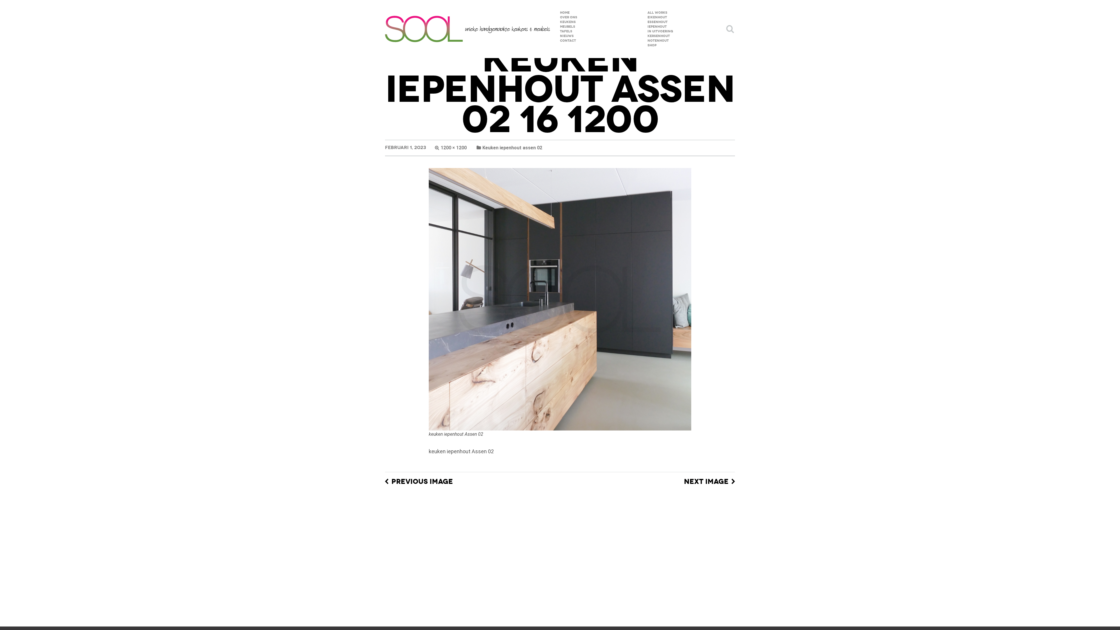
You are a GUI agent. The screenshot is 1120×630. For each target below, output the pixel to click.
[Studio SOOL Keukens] (467, 29)
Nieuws (567, 36)
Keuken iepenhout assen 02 (512, 147)
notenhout (658, 40)
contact (568, 40)
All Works (657, 12)
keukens (568, 22)
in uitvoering (660, 31)
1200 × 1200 (454, 147)
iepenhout (657, 26)
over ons (568, 17)
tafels (566, 31)
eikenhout (657, 17)
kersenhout (659, 36)
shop (652, 45)
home (565, 12)
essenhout (658, 22)
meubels (567, 26)
